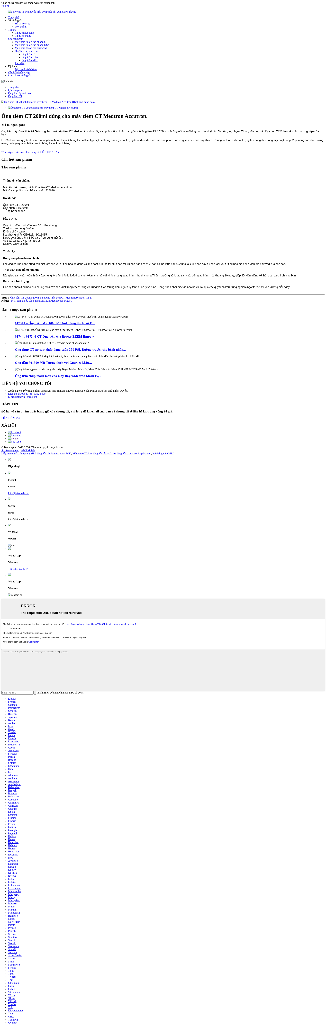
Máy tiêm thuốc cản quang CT (31, 41)
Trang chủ (13, 17)
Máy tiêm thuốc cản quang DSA (32, 44)
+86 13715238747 (18, 568)
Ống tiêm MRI (30, 60)
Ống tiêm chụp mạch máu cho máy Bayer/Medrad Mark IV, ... (58, 376)
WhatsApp (7, 152)
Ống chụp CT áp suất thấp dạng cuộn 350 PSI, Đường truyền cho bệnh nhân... (70, 349)
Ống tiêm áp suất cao (26, 51)
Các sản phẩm (15, 38)
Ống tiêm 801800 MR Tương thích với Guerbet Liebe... (53, 362)
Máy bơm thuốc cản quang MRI (32, 48)
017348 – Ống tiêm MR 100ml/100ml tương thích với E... (55, 323)
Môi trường (21, 26)
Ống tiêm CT (29, 54)
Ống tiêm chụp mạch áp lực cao (134, 453)
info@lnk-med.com (18, 493)
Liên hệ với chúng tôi (19, 75)
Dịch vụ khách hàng (26, 69)
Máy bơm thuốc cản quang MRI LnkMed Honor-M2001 (41, 300)
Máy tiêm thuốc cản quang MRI (18, 453)
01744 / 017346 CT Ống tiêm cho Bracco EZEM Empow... (55, 336)
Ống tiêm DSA (30, 57)
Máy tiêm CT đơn (82, 453)
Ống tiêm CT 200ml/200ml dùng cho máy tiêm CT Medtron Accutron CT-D (51, 297)
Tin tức (12, 29)
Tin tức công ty (23, 35)
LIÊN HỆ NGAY (50, 152)
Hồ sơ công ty (22, 23)
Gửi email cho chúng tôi (27, 152)
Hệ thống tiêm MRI (163, 453)
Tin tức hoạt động (24, 32)
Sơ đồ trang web (10, 450)
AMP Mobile (28, 450)
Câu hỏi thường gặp (19, 72)
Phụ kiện (19, 63)
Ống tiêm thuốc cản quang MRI (54, 453)
